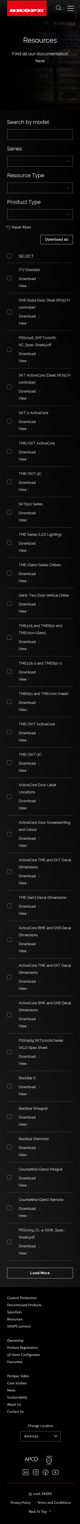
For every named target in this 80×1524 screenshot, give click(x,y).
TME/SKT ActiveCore (37, 443)
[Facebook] (45, 1472)
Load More (40, 1273)
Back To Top (38, 1512)
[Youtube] (55, 1472)
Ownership (15, 1341)
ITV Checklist (29, 270)
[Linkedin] (25, 1472)
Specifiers (14, 1312)
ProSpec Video (18, 1376)
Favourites (14, 1362)
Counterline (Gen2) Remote (41, 1200)
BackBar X (27, 1078)
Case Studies (17, 1383)
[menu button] (70, 8)
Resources (14, 1319)
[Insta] (35, 1472)
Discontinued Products (24, 1305)
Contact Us (15, 1412)
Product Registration (22, 1348)
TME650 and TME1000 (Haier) (43, 694)
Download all (56, 239)
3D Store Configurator (23, 1355)
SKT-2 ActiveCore (33, 413)
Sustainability (17, 1397)
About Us (14, 1405)
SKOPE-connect (19, 1326)
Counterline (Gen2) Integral (40, 1169)
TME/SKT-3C (30, 474)
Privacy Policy (20, 1503)
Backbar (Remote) (34, 1139)
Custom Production (22, 1298)
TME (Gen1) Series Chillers (40, 565)
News (11, 1390)
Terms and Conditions (54, 1503)
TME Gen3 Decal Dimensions (42, 897)
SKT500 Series (31, 504)
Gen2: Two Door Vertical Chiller (44, 595)
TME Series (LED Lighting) (40, 534)
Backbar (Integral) (33, 1108)
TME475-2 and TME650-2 (40, 663)
